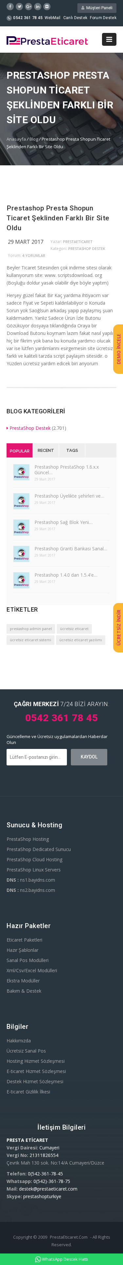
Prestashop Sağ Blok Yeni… (63, 522)
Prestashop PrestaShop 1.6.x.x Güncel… (66, 469)
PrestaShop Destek (86, 248)
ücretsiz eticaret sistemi (30, 640)
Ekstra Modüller (23, 980)
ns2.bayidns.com (31, 890)
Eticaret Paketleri (24, 940)
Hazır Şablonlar (22, 950)
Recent (46, 450)
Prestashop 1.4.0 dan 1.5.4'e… (65, 575)
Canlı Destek (75, 17)
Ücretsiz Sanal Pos (26, 1051)
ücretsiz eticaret (74, 628)
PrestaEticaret (77, 241)
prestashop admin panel (31, 628)
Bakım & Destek (24, 991)
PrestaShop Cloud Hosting (34, 859)
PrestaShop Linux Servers (34, 869)
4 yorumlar (33, 255)
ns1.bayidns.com (31, 880)
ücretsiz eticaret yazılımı (80, 640)
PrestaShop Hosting (28, 839)
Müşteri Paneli (98, 7)
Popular (20, 451)
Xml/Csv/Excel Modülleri (32, 970)
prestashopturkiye (42, 1196)
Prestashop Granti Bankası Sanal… (70, 548)
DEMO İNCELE (118, 349)
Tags (72, 450)
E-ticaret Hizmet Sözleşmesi (36, 1071)
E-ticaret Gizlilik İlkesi (28, 1091)
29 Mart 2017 (25, 241)
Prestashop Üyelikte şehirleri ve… (69, 496)
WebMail (53, 17)
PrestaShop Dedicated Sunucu (39, 849)
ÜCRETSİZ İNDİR (118, 628)
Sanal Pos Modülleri (28, 960)
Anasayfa (16, 139)
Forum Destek (103, 17)
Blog (34, 139)
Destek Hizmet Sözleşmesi (35, 1081)
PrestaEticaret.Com (69, 1237)
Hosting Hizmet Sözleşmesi (36, 1061)
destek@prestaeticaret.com (48, 1189)
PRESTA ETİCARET (27, 1140)
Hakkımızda (19, 1040)
